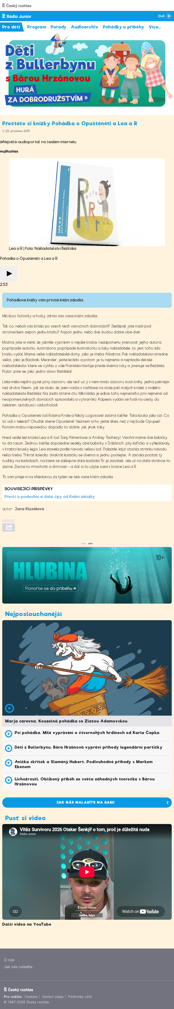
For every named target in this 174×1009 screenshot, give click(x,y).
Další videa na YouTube (26, 924)
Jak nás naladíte (18, 967)
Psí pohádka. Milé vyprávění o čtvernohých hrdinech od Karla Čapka (87, 732)
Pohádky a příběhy (123, 27)
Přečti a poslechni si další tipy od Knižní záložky (50, 497)
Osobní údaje (53, 997)
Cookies (31, 997)
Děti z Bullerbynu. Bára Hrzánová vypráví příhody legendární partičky (88, 747)
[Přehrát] (8, 274)
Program (36, 27)
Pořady (58, 27)
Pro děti (11, 27)
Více (155, 27)
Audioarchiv (84, 27)
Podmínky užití (80, 997)
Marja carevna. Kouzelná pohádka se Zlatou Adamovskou (66, 721)
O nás (9, 960)
